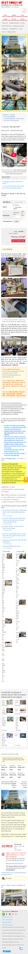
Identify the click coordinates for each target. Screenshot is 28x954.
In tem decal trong (3, 702)
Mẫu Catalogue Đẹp (6, 942)
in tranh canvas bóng (20, 501)
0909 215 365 (11, 380)
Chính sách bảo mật (7, 919)
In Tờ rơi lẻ (16, 709)
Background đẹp (5, 933)
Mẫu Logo (4, 930)
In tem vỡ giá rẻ (16, 702)
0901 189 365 (15, 382)
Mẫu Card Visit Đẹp (14, 936)
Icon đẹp (16, 933)
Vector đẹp (21, 927)
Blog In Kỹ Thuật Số (6, 927)
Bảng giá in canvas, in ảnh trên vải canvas (12, 182)
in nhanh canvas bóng (7, 501)
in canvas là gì (15, 499)
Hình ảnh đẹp (9, 930)
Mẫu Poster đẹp (21, 936)
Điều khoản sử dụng (7, 917)
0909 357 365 (9, 384)
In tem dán (16, 734)
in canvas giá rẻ (20, 497)
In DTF (20, 29)
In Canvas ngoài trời (9, 116)
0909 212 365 (6, 386)
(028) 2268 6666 (10, 395)
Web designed (6, 911)
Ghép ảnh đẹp (22, 930)
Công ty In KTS (11, 32)
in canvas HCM (5, 499)
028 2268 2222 (19, 863)
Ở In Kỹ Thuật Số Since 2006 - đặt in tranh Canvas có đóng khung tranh (13, 187)
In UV (3, 32)
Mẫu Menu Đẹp (12, 939)
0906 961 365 (19, 380)
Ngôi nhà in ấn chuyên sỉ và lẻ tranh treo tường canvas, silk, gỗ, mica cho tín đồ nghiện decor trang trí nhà (15, 438)
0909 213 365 (15, 386)
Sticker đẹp (20, 933)
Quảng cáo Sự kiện (18, 26)
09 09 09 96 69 (18, 384)
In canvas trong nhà (9, 118)
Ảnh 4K (13, 930)
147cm (17, 205)
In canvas (12, 114)
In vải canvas (20, 118)
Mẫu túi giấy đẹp (5, 945)
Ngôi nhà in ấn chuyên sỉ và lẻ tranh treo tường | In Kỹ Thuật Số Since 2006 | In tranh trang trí (14, 171)
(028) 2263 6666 (10, 393)
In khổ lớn (5, 29)
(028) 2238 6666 (13, 391)
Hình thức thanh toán (7, 925)
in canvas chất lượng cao (8, 497)
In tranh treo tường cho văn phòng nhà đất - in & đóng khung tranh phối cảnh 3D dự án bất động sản (15, 427)
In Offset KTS (13, 29)
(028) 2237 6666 (20, 395)
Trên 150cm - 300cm (17, 208)
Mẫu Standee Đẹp (6, 936)
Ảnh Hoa (17, 930)
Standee (4, 947)
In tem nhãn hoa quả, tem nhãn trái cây (17, 723)
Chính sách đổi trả (7, 922)
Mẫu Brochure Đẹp (15, 942)
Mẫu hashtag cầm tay (13, 945)
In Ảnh (22, 23)
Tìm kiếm (24, 10)
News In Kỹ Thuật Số (15, 927)
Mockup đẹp (12, 933)
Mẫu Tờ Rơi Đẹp (19, 939)
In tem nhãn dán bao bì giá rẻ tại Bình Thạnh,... (4, 721)
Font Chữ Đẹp (21, 945)
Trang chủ (5, 23)
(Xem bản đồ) (20, 860)
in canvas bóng (21, 495)
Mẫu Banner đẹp (5, 939)
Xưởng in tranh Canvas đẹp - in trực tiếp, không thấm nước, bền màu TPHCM (15, 433)
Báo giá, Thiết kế (14, 23)
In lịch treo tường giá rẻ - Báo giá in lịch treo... (4, 738)
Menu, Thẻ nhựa (6, 26)
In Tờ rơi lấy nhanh (3, 710)
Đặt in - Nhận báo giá (18, 240)
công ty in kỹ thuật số (10, 495)
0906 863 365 (6, 382)
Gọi (26, 481)
